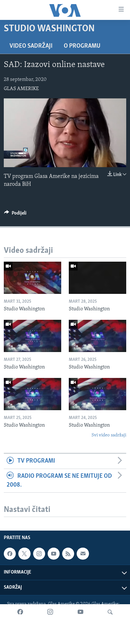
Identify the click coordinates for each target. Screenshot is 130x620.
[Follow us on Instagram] (39, 554)
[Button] (15, 215)
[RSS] (68, 554)
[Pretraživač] (110, 612)
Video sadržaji (30, 46)
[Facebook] (20, 612)
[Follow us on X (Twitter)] (24, 554)
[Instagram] (50, 612)
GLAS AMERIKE (21, 88)
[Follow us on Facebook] (10, 554)
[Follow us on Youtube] (54, 554)
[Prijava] (83, 554)
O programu (82, 46)
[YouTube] (80, 612)
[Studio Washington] (32, 278)
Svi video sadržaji (109, 435)
